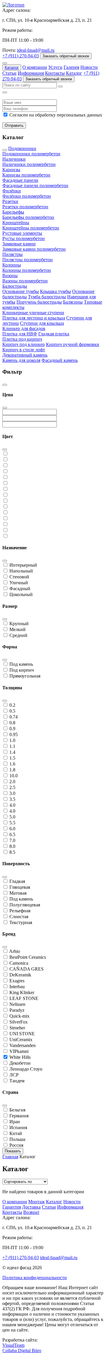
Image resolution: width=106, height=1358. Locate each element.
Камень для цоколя (21, 360)
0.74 (13, 716)
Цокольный (21, 594)
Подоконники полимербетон (31, 153)
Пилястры (12, 254)
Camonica (18, 963)
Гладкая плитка (53, 333)
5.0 (12, 816)
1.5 (12, 757)
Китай (15, 1133)
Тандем (16, 1080)
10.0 (13, 775)
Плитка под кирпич (22, 339)
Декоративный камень (24, 354)
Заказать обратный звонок (65, 56)
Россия (16, 1145)
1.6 (12, 763)
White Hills (20, 1057)
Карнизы (11, 169)
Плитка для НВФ (19, 333)
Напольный (21, 570)
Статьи (9, 73)
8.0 (12, 846)
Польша (17, 1139)
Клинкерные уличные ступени (33, 312)
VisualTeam (13, 1345)
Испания (18, 1127)
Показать (13, 1151)
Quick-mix (19, 1015)
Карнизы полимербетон (26, 174)
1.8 (12, 769)
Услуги (55, 67)
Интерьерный (23, 565)
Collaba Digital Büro (21, 1350)
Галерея (71, 67)
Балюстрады (14, 286)
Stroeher (17, 1027)
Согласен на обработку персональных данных (55, 114)
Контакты (55, 73)
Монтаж (36, 1201)
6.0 (12, 828)
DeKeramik (20, 974)
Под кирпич (21, 670)
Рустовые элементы (22, 233)
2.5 (12, 787)
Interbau (17, 986)
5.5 (12, 822)
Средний (18, 635)
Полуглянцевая (24, 904)
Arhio (14, 951)
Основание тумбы (20, 291)
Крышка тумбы (55, 291)
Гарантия (11, 1206)
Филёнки (11, 190)
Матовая (17, 893)
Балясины (73, 301)
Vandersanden (22, 1045)
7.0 (12, 840)
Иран (14, 1121)
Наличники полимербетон (29, 164)
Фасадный (19, 588)
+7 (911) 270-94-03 (20, 55)
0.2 (12, 705)
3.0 (12, 793)
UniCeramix (20, 1039)
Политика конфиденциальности (34, 1277)
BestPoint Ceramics (27, 957)
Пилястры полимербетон (27, 259)
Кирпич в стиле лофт (23, 349)
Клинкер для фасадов (23, 328)
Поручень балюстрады (39, 301)
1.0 (12, 740)
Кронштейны (15, 222)
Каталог (12, 67)
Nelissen (17, 1004)
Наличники (14, 159)
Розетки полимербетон (25, 206)
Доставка (31, 1206)
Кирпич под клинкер (23, 344)
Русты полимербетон (23, 238)
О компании (34, 67)
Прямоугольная (24, 675)
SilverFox (18, 1021)
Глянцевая (19, 887)
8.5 (12, 852)
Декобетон (20, 1063)
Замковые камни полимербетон (34, 249)
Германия (19, 1115)
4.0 (12, 805)
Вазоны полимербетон (25, 280)
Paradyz (16, 1010)
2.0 (12, 781)
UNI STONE (22, 1033)
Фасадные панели (20, 180)
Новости (89, 67)
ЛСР (14, 1074)
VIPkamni (19, 1051)
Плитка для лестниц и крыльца (33, 317)
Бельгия (17, 1109)
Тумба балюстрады (47, 296)
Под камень (21, 664)
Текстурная (20, 922)
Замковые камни (19, 243)
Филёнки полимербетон (26, 196)
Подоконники (22, 148)
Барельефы (13, 211)
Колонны (11, 264)
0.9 (12, 728)
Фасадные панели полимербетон (35, 185)
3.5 (12, 799)
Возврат (31, 1212)
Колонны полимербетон (26, 270)
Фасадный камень (60, 360)
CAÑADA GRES (26, 968)
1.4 (12, 752)
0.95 (13, 734)
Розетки (10, 201)
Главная (10, 1156)
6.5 (12, 834)
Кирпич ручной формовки (72, 344)
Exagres (16, 980)
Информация (31, 73)
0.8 (12, 722)
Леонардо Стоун (25, 1068)
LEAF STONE (23, 998)
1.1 (12, 746)
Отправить (14, 125)
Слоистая (18, 916)
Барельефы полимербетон (28, 217)
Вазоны (10, 275)
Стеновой (19, 576)
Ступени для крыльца (42, 323)
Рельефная (19, 910)
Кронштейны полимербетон (30, 227)
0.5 (12, 710)
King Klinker (21, 992)
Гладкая (17, 881)
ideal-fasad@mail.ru (35, 50)
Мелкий (17, 629)
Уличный (18, 582)
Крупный (19, 623)
